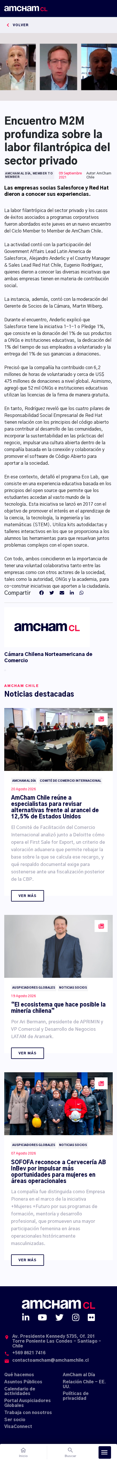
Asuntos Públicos (23, 1382)
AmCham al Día (79, 1375)
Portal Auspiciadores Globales (27, 1403)
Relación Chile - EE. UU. (84, 1384)
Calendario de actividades (19, 1391)
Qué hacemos (19, 1375)
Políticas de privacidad (76, 1396)
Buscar (70, 1452)
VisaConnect (18, 1427)
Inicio (23, 1452)
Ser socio (14, 1420)
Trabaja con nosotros (28, 1413)
